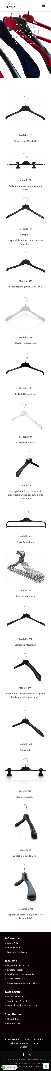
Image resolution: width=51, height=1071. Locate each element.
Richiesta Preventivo (19, 1043)
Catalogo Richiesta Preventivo (21, 974)
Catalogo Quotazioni (33, 1039)
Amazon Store (13, 1023)
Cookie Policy (13, 943)
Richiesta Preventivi (16, 996)
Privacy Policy (13, 947)
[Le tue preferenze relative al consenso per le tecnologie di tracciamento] (46, 1066)
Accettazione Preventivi (18, 1001)
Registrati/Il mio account (18, 965)
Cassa (35, 1043)
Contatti (24, 1046)
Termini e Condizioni (17, 952)
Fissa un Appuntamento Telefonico (23, 983)
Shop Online (13, 1019)
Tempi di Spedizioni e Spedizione (23, 1005)
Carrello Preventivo (16, 978)
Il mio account (12, 1039)
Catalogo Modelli (15, 969)
